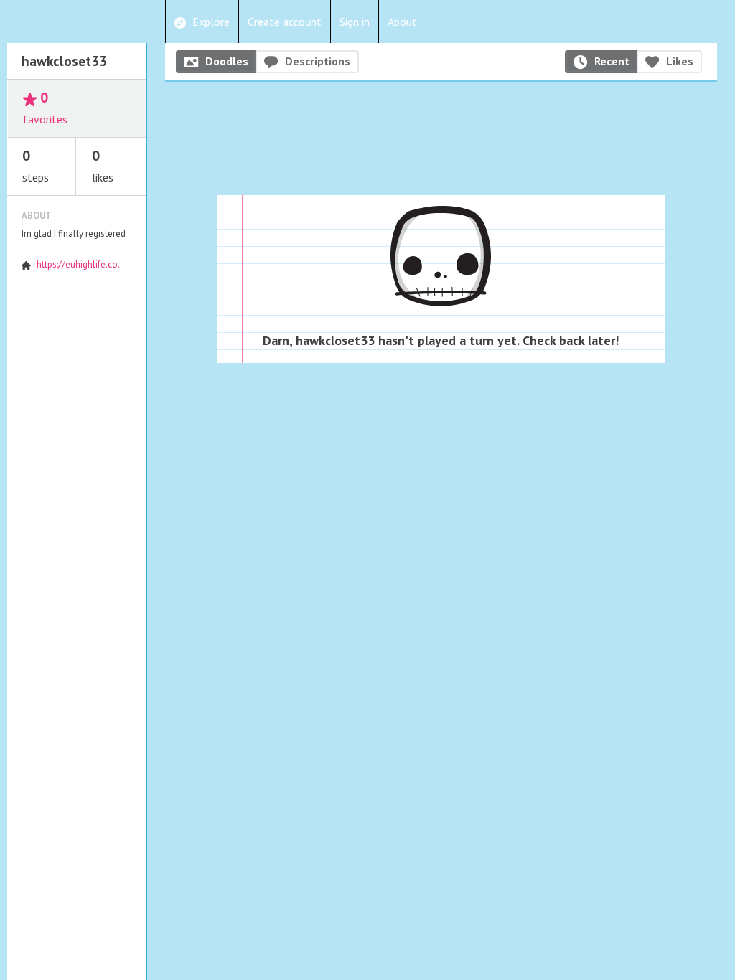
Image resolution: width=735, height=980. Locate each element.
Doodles (226, 61)
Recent (611, 61)
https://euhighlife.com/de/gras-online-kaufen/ (130, 264)
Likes (679, 61)
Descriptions (317, 61)
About (402, 21)
